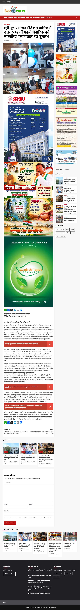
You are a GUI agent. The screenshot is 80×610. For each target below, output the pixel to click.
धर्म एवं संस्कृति (36, 17)
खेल (31, 17)
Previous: (16, 431)
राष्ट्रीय (5, 17)
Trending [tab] (59, 174)
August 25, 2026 (69, 550)
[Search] (76, 17)
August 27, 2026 (14, 461)
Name (6, 504)
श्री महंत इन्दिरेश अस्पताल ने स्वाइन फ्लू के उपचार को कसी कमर (11, 457)
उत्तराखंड (11, 17)
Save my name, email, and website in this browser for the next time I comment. (28, 517)
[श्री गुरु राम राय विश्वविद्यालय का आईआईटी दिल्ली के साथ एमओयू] (28, 448)
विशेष (27, 17)
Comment (7, 482)
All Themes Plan (9, 574)
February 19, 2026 (15, 40)
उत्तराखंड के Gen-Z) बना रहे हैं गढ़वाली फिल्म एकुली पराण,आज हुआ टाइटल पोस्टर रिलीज (39, 581)
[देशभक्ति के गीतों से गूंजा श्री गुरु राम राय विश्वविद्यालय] (59, 218)
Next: (41, 431)
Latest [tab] (59, 169)
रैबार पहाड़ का (7, 40)
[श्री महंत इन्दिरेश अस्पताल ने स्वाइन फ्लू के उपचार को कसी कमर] (11, 448)
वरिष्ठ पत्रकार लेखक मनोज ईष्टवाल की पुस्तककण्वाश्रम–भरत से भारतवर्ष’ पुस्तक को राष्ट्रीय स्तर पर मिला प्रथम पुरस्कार (70, 210)
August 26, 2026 (49, 463)
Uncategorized (60, 229)
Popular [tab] (66, 169)
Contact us (49, 17)
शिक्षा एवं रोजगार (21, 17)
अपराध (15, 17)
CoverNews (45, 607)
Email (31, 504)
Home (4, 602)
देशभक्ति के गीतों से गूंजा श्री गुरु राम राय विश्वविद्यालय (69, 545)
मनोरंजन (42, 17)
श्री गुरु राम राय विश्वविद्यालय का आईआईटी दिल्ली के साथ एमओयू (28, 457)
